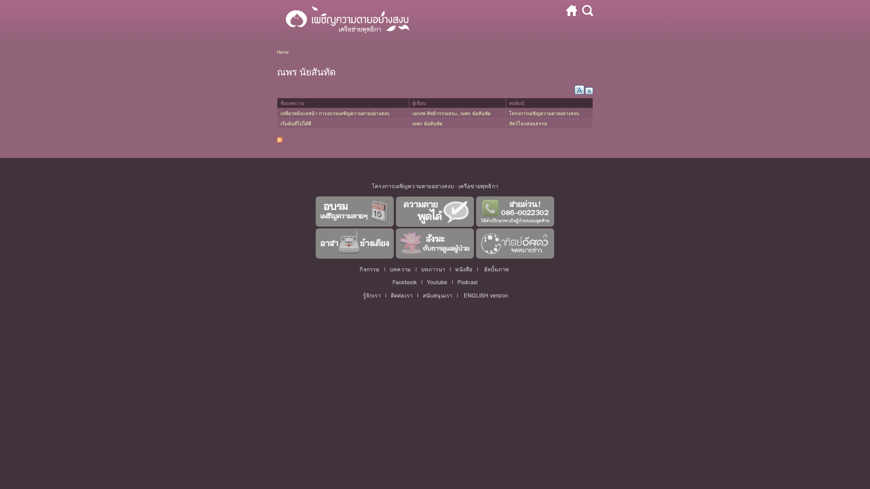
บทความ (400, 269)
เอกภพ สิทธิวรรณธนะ (435, 113)
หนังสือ (463, 269)
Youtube (437, 282)
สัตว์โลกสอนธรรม (528, 123)
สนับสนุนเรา (438, 295)
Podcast (467, 282)
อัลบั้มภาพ (496, 269)
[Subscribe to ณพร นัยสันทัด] (279, 138)
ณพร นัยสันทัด (475, 113)
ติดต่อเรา (402, 295)
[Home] (344, 21)
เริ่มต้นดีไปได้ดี (295, 123)
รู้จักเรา (372, 295)
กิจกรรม (370, 269)
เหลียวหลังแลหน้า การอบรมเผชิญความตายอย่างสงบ (334, 113)
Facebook (405, 282)
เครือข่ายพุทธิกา (478, 186)
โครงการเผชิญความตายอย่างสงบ (544, 113)
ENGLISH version (486, 295)
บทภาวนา (433, 269)
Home (283, 52)
